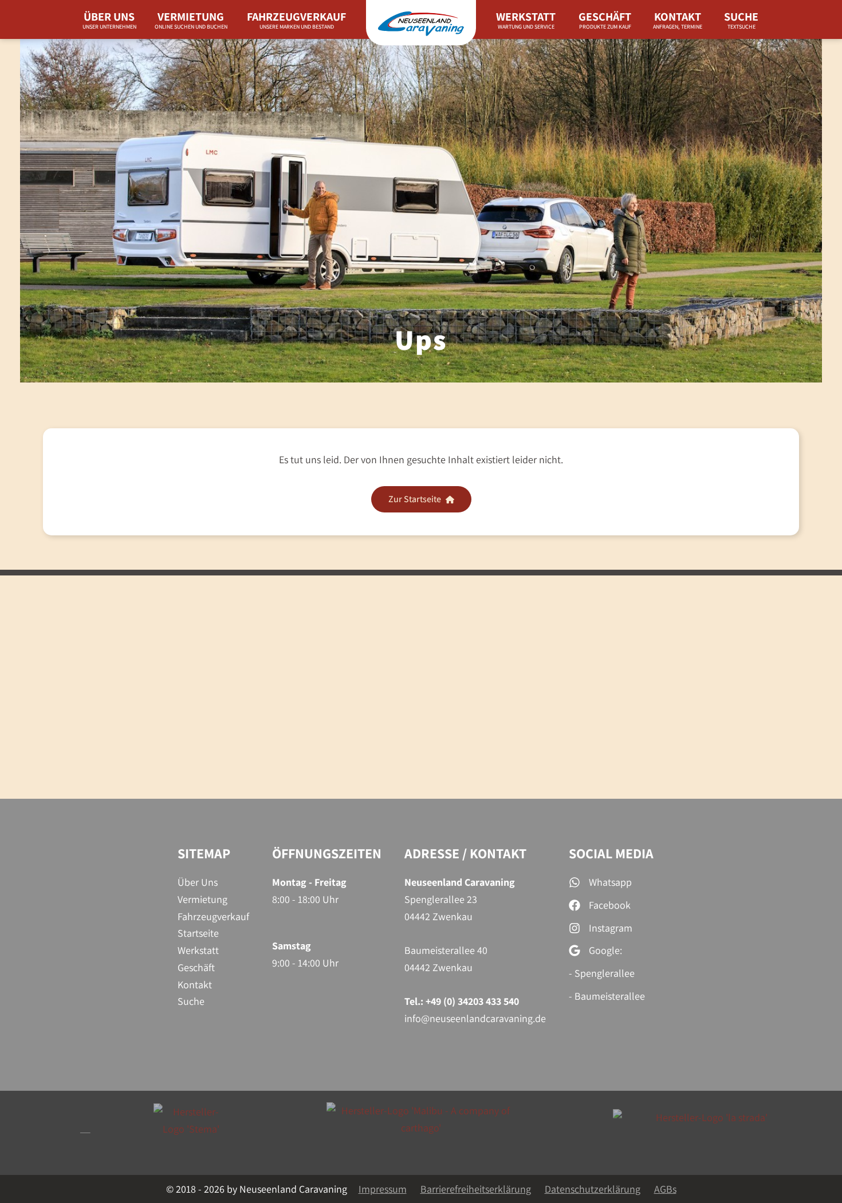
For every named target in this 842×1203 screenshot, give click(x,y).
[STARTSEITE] (421, 19)
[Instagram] (600, 928)
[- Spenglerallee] (602, 973)
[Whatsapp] (600, 882)
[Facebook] (600, 905)
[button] (421, 499)
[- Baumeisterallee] (607, 996)
